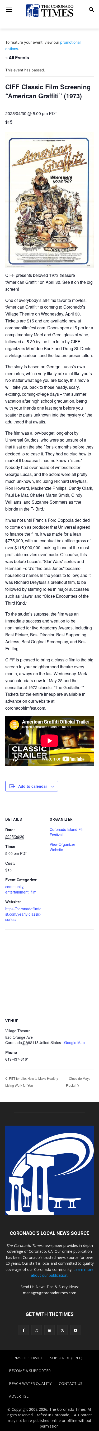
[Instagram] (36, 1330)
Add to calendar (32, 786)
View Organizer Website (62, 847)
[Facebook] (23, 1330)
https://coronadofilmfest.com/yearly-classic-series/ (23, 914)
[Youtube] (75, 1330)
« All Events (17, 57)
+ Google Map (73, 1042)
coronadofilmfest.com (25, 328)
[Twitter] (62, 1330)
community (14, 886)
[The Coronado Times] (49, 10)
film (33, 892)
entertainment (17, 892)
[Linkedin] (49, 1330)
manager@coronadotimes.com (49, 1292)
